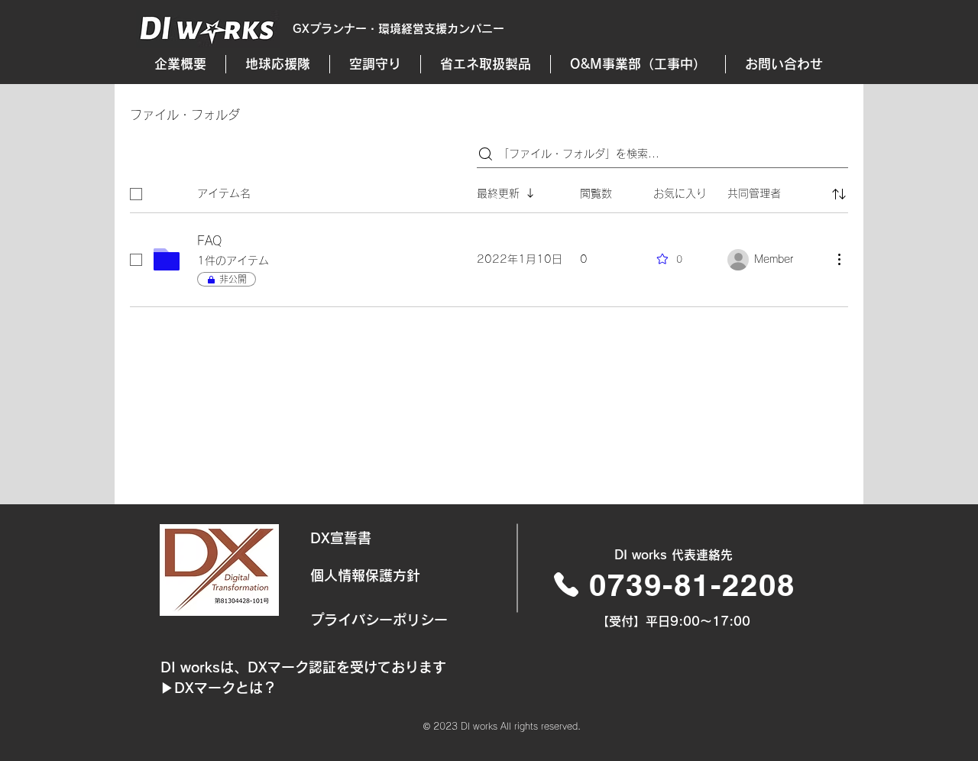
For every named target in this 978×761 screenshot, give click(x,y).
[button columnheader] (839, 194)
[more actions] (839, 259)
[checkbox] (136, 194)
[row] (489, 191)
